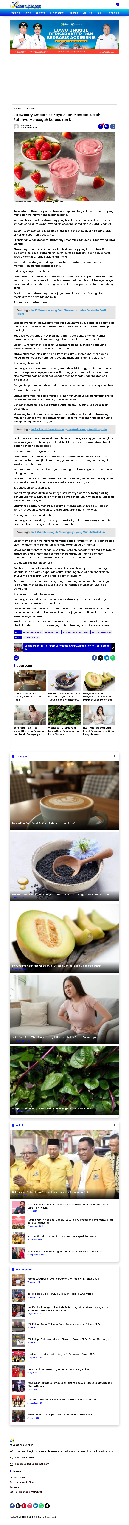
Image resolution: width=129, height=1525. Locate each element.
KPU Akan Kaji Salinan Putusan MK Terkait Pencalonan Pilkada (62, 1399)
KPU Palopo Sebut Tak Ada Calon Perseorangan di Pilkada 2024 (64, 1324)
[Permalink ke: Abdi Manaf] (17, 126)
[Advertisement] (64, 78)
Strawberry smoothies (76, 632)
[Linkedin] (35, 1505)
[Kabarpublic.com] (26, 4)
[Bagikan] (112, 126)
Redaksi (14, 1487)
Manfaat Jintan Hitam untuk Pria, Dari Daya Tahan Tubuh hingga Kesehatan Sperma (64, 696)
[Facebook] (94, 658)
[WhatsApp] (112, 658)
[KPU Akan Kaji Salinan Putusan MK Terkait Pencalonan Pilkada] (18, 1401)
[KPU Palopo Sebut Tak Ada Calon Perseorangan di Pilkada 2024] (18, 1325)
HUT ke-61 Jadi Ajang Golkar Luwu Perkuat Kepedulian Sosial (62, 1236)
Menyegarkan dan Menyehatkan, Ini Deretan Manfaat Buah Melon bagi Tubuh (98, 696)
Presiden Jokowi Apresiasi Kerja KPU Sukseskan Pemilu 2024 (61, 1354)
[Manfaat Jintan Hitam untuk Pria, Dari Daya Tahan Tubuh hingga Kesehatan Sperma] (64, 680)
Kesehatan (53, 632)
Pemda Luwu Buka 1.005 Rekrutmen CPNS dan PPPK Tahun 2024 (63, 1278)
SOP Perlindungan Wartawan (26, 1492)
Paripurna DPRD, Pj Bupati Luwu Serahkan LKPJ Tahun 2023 (60, 1414)
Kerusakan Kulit (34, 632)
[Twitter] (100, 658)
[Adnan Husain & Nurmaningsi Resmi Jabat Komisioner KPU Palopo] (18, 1253)
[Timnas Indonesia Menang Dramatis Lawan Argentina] (18, 1371)
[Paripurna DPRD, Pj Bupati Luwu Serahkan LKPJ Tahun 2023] (18, 1416)
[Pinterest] (23, 1505)
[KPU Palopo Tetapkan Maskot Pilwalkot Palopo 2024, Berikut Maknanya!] (18, 1340)
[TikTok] (47, 1505)
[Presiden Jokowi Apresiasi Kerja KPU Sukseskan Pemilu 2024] (18, 1355)
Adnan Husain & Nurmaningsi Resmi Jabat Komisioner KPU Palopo (65, 1251)
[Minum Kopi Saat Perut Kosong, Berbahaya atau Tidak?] (30, 680)
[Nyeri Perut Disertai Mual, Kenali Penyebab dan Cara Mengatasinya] (99, 715)
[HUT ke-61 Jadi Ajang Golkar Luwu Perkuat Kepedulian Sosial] (18, 1238)
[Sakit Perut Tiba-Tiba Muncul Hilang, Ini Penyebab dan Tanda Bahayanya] (30, 715)
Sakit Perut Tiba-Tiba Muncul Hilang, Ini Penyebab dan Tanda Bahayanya (29, 731)
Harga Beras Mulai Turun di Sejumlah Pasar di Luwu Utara (60, 1293)
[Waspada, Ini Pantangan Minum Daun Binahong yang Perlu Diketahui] (64, 715)
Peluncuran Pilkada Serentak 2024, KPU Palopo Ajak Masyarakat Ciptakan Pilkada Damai (69, 1385)
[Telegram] (106, 658)
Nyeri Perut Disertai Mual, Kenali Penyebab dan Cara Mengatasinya (98, 731)
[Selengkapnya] (115, 756)
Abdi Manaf (26, 126)
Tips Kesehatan (103, 632)
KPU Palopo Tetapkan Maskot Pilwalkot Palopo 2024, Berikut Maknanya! (68, 1339)
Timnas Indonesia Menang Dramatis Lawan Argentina (58, 1369)
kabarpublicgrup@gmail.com (32, 1464)
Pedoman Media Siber (22, 1482)
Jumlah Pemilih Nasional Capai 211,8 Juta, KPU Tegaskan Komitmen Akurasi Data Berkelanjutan (70, 1221)
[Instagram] (29, 1505)
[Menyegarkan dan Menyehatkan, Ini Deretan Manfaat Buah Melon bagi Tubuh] (99, 680)
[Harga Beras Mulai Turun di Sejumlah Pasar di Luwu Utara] (18, 1295)
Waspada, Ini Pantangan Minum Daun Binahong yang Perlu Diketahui (64, 731)
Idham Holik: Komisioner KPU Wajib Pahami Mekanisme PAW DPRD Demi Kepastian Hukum (67, 1206)
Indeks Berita (17, 1477)
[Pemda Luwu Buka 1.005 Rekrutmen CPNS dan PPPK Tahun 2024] (18, 1280)
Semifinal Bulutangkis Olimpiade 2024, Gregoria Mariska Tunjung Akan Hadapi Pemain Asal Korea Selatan (67, 1309)
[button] (117, 5)
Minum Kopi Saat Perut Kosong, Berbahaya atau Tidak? (28, 696)
